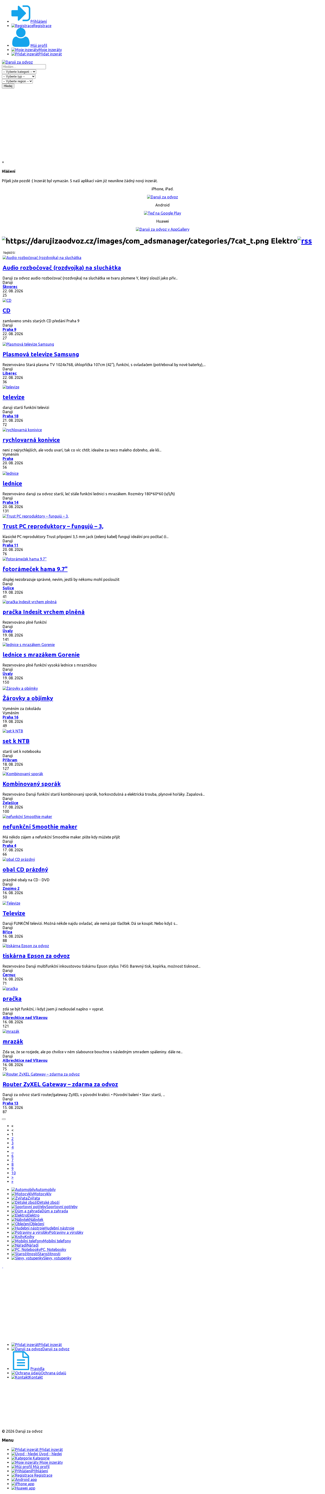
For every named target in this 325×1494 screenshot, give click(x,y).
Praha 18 (10, 416)
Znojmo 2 (11, 888)
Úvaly (8, 631)
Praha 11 (10, 545)
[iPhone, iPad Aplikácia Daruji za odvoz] (17, 1408)
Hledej (8, 86)
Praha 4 (9, 845)
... (12, 1151)
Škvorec (10, 286)
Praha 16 (10, 717)
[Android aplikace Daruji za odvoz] (19, 1392)
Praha (8, 458)
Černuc (9, 975)
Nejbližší (9, 253)
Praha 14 (10, 502)
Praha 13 (10, 1103)
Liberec (10, 373)
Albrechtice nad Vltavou (25, 1017)
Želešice (10, 803)
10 (13, 1173)
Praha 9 (9, 329)
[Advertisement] (162, 124)
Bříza (7, 932)
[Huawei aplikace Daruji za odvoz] (19, 1423)
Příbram (10, 760)
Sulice (8, 588)
